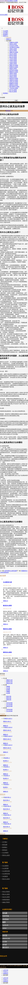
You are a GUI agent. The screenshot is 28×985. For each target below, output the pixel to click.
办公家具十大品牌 (12, 0)
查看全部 (2, 755)
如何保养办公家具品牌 (10, 570)
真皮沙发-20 (6, 809)
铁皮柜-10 (5, 778)
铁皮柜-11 (5, 769)
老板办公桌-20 (7, 730)
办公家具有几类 (7, 582)
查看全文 (5, 601)
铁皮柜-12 (5, 760)
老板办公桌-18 (7, 748)
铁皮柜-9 (5, 787)
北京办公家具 (3, 0)
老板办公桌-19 (7, 739)
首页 (1, 102)
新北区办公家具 (7, 605)
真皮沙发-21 (6, 800)
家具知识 (5, 102)
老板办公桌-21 (7, 721)
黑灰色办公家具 (7, 629)
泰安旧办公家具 (7, 652)
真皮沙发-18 (6, 826)
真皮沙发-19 (6, 817)
